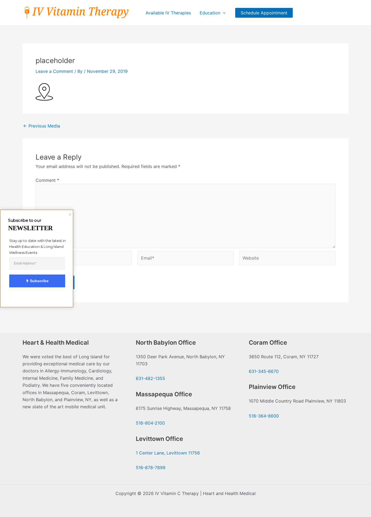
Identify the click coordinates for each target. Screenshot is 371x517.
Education (210, 12)
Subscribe (39, 281)
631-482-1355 (150, 378)
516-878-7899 (150, 467)
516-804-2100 (150, 423)
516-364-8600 (264, 416)
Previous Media (41, 126)
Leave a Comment (54, 71)
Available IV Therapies (168, 12)
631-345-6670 (264, 371)
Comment (47, 180)
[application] (223, 13)
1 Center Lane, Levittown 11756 (168, 453)
